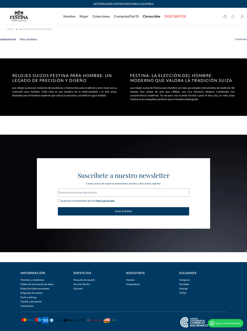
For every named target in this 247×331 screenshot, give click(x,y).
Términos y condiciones (32, 279)
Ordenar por (8, 39)
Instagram (184, 279)
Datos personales (105, 200)
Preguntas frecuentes (31, 292)
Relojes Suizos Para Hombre (35, 29)
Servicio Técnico (81, 284)
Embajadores (133, 284)
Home (10, 29)
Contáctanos (27, 305)
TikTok (182, 292)
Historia (130, 279)
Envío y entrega (28, 297)
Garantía (78, 288)
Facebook (184, 284)
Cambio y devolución (31, 301)
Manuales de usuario (84, 279)
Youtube (183, 288)
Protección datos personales (35, 288)
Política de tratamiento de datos (37, 284)
